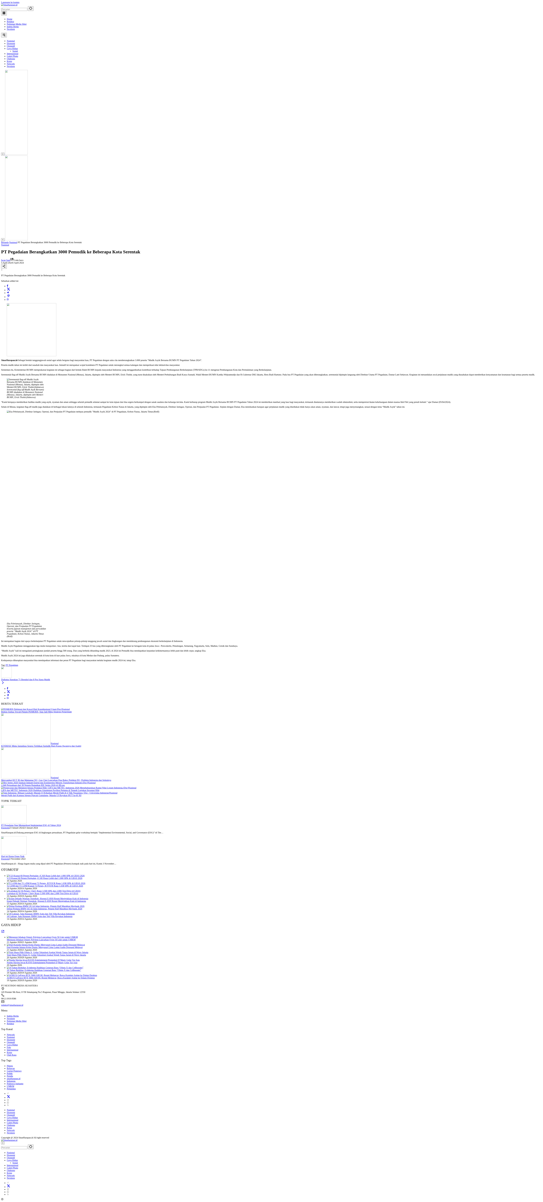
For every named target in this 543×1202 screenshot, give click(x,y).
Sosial (15, 1163)
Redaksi (10, 21)
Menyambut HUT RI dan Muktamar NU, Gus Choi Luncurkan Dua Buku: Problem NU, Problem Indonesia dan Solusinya (56, 780)
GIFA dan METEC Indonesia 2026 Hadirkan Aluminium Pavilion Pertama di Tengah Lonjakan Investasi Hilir (50, 790)
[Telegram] (8, 293)
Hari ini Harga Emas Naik (12, 856)
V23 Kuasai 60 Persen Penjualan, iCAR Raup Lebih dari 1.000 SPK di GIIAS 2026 (44, 878)
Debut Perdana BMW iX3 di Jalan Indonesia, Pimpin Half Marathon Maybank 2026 (44, 909)
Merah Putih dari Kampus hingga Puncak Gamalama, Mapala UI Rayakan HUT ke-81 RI (41, 795)
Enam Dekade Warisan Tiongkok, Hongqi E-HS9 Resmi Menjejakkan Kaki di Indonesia (46, 901)
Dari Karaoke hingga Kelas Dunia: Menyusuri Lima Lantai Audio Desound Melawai (45, 947)
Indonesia (11, 1081)
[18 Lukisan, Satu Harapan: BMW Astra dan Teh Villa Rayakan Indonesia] (41, 914)
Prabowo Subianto (15, 1083)
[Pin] (8, 297)
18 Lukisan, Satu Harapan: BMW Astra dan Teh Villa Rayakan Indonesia (39, 916)
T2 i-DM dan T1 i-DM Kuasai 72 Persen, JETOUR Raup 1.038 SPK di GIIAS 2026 (45, 886)
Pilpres (10, 1066)
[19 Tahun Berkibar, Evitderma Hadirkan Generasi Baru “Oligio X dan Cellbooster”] (45, 967)
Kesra (9, 1052)
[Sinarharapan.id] (9, 5)
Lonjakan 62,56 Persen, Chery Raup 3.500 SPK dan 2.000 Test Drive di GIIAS (42, 893)
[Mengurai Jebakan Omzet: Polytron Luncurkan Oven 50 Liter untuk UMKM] (42, 937)
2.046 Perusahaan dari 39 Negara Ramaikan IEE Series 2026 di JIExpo (33, 785)
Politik (10, 1073)
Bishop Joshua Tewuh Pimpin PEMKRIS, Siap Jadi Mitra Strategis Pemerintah (36, 712)
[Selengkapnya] (3, 932)
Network (11, 1034)
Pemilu (10, 1076)
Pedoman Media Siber (17, 24)
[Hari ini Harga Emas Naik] (14, 854)
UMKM (10, 1086)
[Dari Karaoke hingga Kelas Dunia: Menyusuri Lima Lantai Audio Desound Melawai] (46, 945)
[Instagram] (8, 1100)
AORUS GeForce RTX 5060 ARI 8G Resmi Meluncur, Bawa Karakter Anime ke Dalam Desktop (51, 978)
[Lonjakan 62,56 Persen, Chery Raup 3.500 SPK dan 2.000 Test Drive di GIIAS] (43, 891)
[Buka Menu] (4, 13)
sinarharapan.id (13, 1078)
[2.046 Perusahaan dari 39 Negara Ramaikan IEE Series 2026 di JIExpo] (44, 783)
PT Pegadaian (12, 665)
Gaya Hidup (12, 1045)
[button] (31, 8)
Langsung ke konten (10, 2)
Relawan (11, 1068)
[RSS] (8, 1105)
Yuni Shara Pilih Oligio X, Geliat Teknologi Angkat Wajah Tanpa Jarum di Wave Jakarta (46, 955)
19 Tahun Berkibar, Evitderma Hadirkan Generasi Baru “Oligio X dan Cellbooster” (44, 970)
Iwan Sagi (5, 260)
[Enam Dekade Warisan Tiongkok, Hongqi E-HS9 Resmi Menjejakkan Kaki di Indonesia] (47, 898)
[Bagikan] (4, 266)
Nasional (5, 245)
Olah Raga (11, 1055)
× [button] (2, 1143)
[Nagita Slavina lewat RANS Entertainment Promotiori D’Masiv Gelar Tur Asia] (43, 960)
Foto (9, 1047)
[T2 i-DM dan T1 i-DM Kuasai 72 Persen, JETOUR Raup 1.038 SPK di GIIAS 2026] (46, 883)
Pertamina (11, 1089)
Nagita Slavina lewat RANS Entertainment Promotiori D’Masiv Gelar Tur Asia (42, 962)
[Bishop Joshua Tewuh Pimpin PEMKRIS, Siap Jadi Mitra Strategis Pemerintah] (31, 709)
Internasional (12, 1050)
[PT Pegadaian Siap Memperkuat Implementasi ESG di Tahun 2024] (14, 822)
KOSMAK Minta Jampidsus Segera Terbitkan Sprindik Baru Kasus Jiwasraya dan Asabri (41, 746)
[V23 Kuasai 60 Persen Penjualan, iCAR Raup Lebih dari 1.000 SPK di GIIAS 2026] (46, 875)
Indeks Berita (13, 26)
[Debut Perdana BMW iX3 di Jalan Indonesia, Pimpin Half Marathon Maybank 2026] (45, 906)
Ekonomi (5, 828)
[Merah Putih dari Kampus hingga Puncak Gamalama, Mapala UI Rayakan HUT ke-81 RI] (55, 793)
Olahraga (11, 1125)
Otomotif (11, 1042)
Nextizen (11, 29)
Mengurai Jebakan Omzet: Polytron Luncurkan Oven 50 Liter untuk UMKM (41, 939)
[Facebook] (7, 286)
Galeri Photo (12, 1122)
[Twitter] (8, 290)
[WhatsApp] (8, 299)
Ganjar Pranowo (14, 1071)
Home (9, 19)
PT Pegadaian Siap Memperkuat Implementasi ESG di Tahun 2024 (31, 825)
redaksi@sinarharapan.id (12, 1005)
